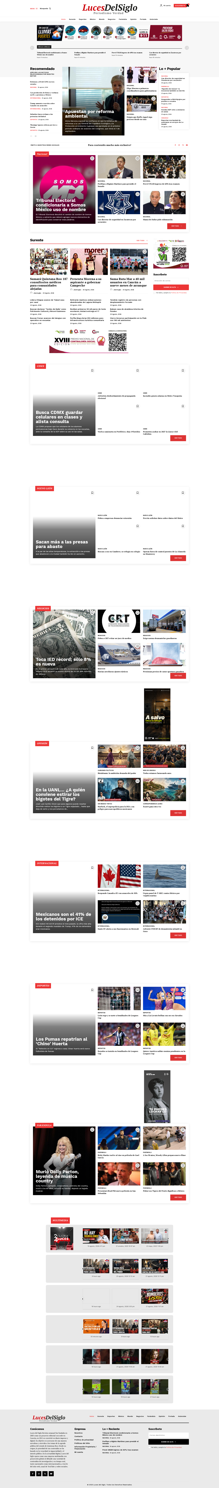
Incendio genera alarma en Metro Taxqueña (162, 396)
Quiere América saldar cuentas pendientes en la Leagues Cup (164, 1052)
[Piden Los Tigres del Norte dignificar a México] (164, 1174)
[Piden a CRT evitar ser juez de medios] (119, 621)
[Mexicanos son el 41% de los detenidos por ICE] (64, 898)
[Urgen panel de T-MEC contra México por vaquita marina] (164, 876)
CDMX (100, 393)
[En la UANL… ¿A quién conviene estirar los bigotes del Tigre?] (64, 779)
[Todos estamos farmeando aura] (164, 756)
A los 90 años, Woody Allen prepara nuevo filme (164, 1155)
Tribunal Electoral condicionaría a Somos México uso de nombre (52, 53)
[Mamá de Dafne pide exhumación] (164, 202)
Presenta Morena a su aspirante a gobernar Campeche (85, 282)
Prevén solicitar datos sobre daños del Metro (163, 518)
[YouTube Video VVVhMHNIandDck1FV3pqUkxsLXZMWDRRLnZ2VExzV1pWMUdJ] (96, 1356)
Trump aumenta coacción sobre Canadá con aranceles (42, 104)
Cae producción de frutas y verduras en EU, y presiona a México (44, 94)
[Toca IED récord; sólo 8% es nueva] (64, 644)
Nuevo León (102, 515)
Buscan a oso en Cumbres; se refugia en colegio (119, 551)
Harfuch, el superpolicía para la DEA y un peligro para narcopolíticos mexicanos (116, 807)
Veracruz (164, 118)
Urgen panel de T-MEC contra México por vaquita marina (161, 894)
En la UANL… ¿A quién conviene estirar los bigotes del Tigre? (60, 794)
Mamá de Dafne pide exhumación (158, 219)
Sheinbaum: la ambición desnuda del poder (117, 773)
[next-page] (187, 48)
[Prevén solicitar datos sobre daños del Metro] (164, 501)
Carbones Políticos (106, 770)
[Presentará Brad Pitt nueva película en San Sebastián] (119, 1174)
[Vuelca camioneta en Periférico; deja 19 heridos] (119, 414)
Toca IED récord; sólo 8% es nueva (63, 662)
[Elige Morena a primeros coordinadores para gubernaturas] (142, 75)
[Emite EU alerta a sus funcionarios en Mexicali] (119, 912)
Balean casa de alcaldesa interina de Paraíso (126, 310)
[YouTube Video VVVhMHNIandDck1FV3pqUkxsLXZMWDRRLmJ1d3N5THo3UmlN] (154, 1356)
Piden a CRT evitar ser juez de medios (114, 638)
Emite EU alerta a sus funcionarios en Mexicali (118, 929)
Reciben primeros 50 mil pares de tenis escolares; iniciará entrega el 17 (88, 310)
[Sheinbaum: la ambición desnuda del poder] (119, 756)
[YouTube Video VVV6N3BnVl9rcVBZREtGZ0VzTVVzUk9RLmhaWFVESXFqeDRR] (125, 1326)
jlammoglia (37, 293)
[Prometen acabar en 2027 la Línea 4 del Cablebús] (164, 414)
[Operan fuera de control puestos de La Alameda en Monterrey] (164, 534)
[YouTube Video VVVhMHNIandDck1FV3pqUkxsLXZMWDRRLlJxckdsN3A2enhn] (125, 1356)
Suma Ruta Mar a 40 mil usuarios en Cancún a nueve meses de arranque (128, 282)
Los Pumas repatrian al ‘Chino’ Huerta (61, 1041)
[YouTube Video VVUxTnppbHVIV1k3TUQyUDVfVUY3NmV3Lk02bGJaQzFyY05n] (96, 1386)
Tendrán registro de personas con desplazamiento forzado (125, 301)
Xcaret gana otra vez (152, 806)
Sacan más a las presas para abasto (62, 544)
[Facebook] (175, 145)
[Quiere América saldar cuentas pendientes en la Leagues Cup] (164, 1034)
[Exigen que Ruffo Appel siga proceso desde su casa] (142, 103)
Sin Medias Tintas (105, 804)
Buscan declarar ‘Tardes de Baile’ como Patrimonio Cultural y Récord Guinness (48, 310)
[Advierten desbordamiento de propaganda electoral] (119, 379)
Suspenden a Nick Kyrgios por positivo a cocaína (173, 100)
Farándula (165, 86)
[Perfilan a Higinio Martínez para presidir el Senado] (119, 166)
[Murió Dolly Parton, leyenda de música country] (64, 1160)
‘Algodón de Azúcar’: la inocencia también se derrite (173, 90)
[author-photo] (31, 293)
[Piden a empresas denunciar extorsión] (119, 501)
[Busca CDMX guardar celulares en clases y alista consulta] (64, 401)
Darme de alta (170, 287)
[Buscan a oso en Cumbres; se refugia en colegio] (119, 534)
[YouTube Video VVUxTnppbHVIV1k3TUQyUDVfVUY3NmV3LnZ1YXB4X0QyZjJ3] (125, 1386)
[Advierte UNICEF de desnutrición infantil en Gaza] (164, 912)
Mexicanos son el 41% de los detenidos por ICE (63, 917)
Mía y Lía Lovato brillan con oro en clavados (162, 1015)
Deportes (33, 119)
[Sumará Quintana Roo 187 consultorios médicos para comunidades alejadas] (49, 261)
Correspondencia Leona (152, 804)
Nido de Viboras (149, 770)
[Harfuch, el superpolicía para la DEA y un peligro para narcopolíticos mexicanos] (119, 789)
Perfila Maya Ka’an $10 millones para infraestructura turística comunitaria (87, 319)
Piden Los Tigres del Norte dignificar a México (163, 1191)
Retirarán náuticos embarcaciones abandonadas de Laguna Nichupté (85, 301)
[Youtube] (186, 145)
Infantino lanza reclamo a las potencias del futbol (41, 115)
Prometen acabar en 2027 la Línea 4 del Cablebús (160, 432)
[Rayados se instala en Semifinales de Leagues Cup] (119, 1034)
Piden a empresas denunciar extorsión (115, 518)
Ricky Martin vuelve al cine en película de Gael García (118, 1156)
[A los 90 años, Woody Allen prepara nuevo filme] (164, 1138)
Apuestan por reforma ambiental (89, 114)
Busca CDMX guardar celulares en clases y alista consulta (59, 417)
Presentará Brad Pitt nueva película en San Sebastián (117, 1192)
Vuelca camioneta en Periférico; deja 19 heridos (119, 431)
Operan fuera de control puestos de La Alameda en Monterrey (164, 552)
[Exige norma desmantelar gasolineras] (164, 621)
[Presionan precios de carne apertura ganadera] (164, 654)
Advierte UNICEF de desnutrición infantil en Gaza (162, 930)
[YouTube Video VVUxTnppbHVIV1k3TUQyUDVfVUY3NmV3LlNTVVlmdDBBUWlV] (154, 1386)
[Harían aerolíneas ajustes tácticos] (119, 654)
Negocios (101, 635)
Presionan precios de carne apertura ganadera (163, 671)
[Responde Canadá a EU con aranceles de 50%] (119, 876)
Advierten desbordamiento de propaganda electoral (116, 397)
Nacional (33, 87)
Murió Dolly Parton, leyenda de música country (57, 1176)
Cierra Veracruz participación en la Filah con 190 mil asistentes (128, 319)
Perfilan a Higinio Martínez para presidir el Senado (89, 53)
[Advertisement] (109, 467)
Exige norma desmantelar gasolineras (160, 638)
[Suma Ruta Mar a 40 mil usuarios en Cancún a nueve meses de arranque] (129, 261)
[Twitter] (183, 145)
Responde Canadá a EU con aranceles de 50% (117, 893)
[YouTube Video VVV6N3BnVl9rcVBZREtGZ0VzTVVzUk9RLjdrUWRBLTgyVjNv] (154, 1326)
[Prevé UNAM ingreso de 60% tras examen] (164, 166)
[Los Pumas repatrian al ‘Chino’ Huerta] (64, 1021)
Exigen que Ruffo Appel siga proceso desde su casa (139, 118)
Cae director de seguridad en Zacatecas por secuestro (165, 53)
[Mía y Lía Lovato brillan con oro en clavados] (164, 998)
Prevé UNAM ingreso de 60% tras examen (127, 52)
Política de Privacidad (178, 293)
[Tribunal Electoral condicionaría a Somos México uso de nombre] (64, 189)
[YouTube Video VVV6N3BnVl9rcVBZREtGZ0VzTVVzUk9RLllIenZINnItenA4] (96, 1326)
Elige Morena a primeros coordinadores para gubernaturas (141, 89)
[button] (46, 8)
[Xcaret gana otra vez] (164, 789)
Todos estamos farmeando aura (157, 773)
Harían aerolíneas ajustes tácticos (113, 671)
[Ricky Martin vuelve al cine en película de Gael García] (119, 1138)
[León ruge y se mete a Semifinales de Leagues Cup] (119, 998)
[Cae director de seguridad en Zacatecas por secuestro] (119, 202)
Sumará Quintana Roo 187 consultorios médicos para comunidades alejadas (49, 284)
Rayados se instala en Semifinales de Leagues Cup (118, 1052)
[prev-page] (32, 48)
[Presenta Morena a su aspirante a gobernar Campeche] (89, 261)
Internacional (35, 98)
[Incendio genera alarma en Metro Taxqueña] (164, 379)
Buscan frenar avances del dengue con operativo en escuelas (48, 319)
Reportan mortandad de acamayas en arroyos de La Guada (172, 122)
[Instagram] (179, 145)
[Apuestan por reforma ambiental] (93, 101)
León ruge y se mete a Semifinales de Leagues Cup (118, 1016)
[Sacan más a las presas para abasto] (64, 524)
